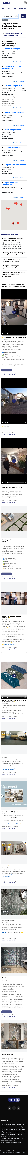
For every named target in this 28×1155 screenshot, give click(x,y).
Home (2, 8)
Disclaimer (17, 1152)
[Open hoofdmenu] (25, 3)
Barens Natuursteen (13, 147)
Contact (24, 1151)
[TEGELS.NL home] (14, 1100)
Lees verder (5, 370)
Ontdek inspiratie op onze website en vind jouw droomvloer (13, 768)
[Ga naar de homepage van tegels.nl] (5, 3)
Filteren (5, 20)
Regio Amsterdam (11, 8)
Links (23, 1152)
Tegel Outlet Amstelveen (15, 165)
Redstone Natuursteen (14, 112)
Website (16, 62)
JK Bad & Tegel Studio (14, 86)
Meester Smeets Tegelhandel (10, 183)
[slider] (15, 334)
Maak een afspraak (9, 644)
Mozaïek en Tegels (13, 49)
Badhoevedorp (22, 8)
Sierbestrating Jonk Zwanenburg (12, 67)
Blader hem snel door (14, 824)
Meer (22, 62)
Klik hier (4, 932)
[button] (8, 209)
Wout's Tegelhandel (13, 130)
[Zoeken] (23, 16)
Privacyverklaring (7, 1152)
